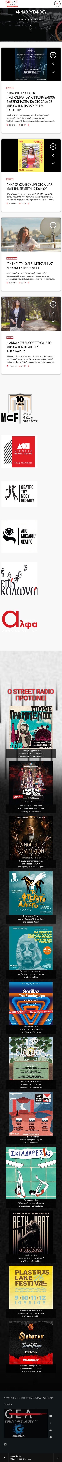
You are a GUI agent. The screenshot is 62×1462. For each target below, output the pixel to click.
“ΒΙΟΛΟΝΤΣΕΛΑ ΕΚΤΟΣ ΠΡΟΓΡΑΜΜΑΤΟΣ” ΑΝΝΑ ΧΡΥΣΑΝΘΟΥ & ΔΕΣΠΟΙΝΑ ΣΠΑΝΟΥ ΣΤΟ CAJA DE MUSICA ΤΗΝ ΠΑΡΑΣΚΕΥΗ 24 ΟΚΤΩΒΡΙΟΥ (30, 101)
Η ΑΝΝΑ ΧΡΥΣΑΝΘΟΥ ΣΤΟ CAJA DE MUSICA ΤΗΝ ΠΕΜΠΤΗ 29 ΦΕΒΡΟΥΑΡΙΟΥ (28, 347)
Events (9, 88)
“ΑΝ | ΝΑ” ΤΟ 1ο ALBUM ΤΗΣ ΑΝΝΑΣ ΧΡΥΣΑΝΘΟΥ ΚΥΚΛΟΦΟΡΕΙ (29, 266)
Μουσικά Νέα (11, 258)
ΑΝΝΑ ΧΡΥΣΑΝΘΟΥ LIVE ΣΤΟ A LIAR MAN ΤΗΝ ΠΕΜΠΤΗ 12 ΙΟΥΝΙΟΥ (29, 187)
